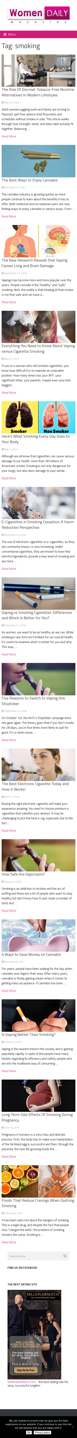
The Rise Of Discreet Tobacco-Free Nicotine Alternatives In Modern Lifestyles (38, 92)
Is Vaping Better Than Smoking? (29, 1034)
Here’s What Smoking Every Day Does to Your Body (36, 439)
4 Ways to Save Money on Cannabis (31, 954)
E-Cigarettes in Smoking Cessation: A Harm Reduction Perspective (38, 524)
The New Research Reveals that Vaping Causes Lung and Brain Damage (34, 263)
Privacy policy (42, 1432)
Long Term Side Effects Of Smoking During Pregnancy (37, 1117)
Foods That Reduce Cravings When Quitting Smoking (38, 1203)
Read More (9, 136)
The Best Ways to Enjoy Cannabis (30, 180)
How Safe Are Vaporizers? (23, 874)
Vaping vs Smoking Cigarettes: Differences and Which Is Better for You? (37, 615)
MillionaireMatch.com (22, 1381)
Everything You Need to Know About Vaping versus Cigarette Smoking (38, 348)
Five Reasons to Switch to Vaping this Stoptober (33, 701)
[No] (72, 1427)
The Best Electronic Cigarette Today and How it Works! (35, 786)
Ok (28, 1432)
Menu (12, 34)
